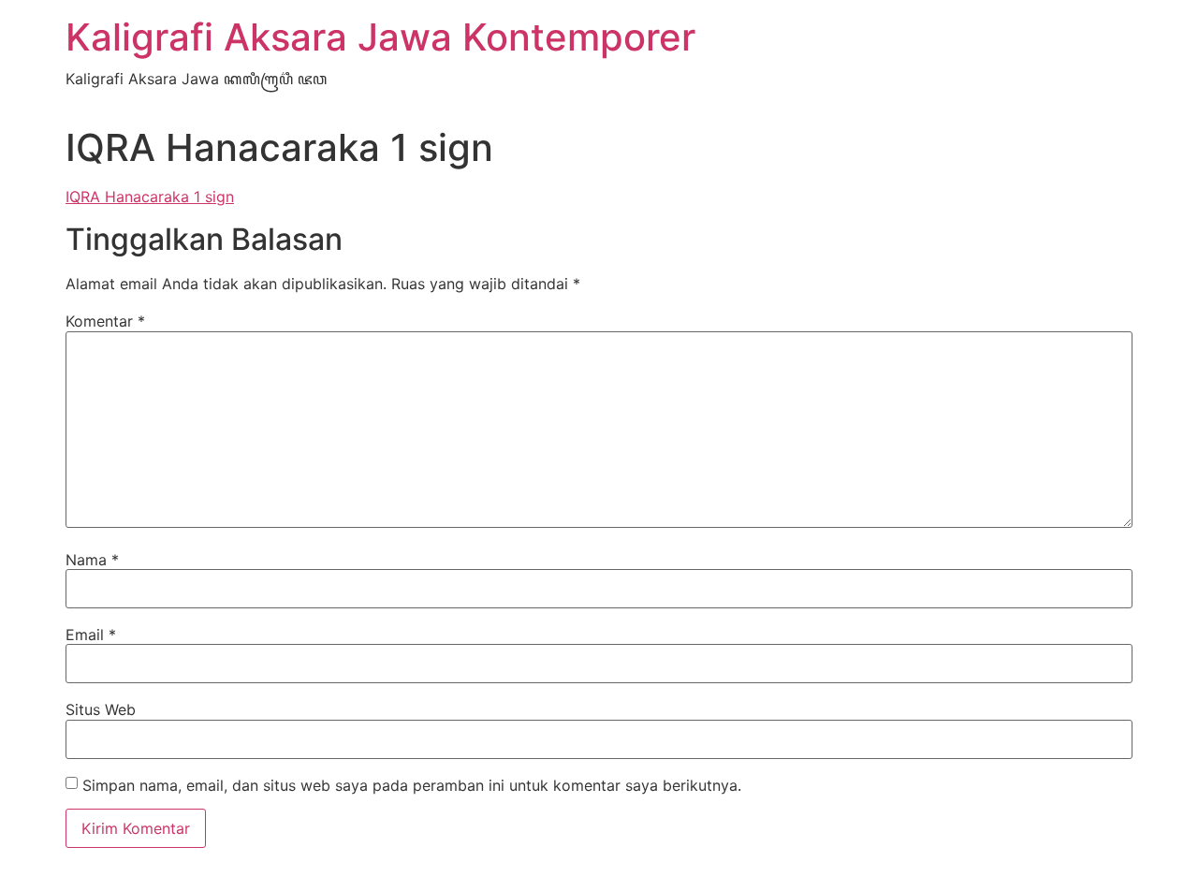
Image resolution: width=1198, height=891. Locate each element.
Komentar (105, 321)
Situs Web (101, 709)
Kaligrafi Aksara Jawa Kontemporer (380, 37)
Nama (92, 559)
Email (91, 634)
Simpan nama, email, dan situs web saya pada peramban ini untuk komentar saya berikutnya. (411, 785)
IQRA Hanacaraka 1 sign (150, 196)
